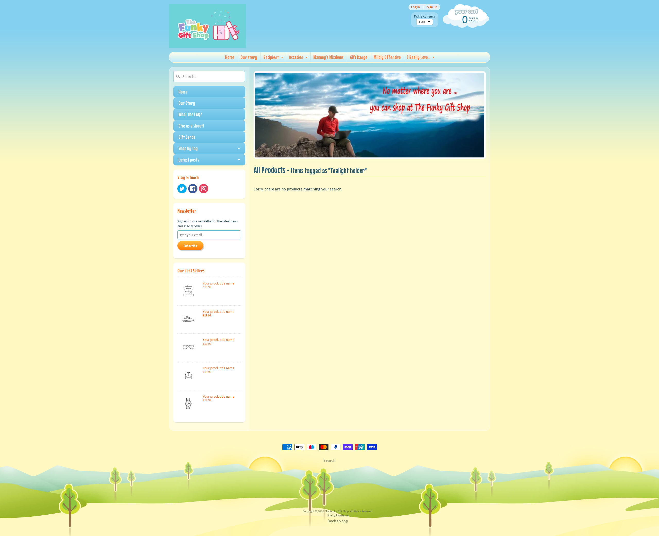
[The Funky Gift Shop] (207, 26)
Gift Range (358, 57)
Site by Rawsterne (337, 515)
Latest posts (188, 160)
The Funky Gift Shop (337, 511)
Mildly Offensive (387, 57)
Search (329, 460)
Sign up (432, 7)
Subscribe (190, 246)
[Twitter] (182, 188)
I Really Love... (418, 57)
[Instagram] (203, 188)
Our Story (186, 103)
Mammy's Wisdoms (328, 57)
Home (229, 57)
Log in (415, 7)
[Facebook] (192, 188)
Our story (248, 57)
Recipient (271, 57)
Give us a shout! (191, 126)
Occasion (296, 57)
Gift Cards (186, 137)
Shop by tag (188, 148)
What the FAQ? (190, 114)
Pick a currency (424, 16)
